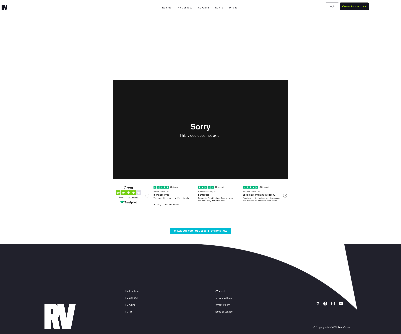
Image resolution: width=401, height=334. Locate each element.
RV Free (167, 7)
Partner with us (223, 298)
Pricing (233, 7)
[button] (332, 6)
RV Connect (185, 7)
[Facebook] (325, 304)
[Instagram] (333, 304)
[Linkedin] (317, 304)
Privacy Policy (223, 305)
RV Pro (219, 7)
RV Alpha (203, 7)
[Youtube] (341, 304)
